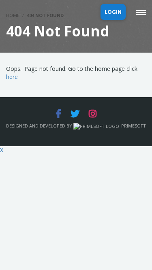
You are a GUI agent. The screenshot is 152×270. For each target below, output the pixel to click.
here (12, 77)
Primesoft (133, 126)
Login (113, 11)
